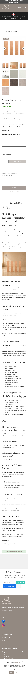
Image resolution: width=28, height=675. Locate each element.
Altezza (3, 145)
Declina (17, 672)
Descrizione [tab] (14, 188)
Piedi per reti (14, 174)
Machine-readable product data (6, 177)
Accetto (11, 672)
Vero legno (9, 175)
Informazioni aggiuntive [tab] (14, 192)
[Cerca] (25, 7)
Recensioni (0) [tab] (14, 196)
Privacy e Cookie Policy (7, 634)
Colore (3, 152)
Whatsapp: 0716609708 (8, 659)
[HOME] (2, 30)
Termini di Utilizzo (6, 637)
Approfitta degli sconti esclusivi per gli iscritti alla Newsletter (13, 17)
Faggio (5, 175)
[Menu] (23, 7)
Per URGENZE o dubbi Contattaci (14, 551)
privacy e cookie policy (18, 662)
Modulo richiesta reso (6, 641)
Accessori (8, 174)
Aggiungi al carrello (17, 161)
